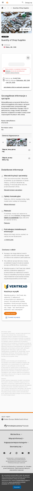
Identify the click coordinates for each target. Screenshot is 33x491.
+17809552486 (8, 240)
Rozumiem (17, 487)
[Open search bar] (23, 2)
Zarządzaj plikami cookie (22, 480)
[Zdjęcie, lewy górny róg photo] (29, 150)
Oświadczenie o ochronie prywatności (15, 458)
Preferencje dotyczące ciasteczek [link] (16, 463)
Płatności (7, 223)
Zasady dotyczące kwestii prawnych (16, 460)
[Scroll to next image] (30, 142)
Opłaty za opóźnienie (11, 218)
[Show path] (8, 8)
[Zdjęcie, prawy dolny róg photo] (29, 158)
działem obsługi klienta (12, 72)
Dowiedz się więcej (14, 317)
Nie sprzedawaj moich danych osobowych (16, 461)
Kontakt (26, 426)
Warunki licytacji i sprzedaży (13, 190)
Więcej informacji (9, 205)
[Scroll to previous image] (3, 142)
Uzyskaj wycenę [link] (10, 313)
